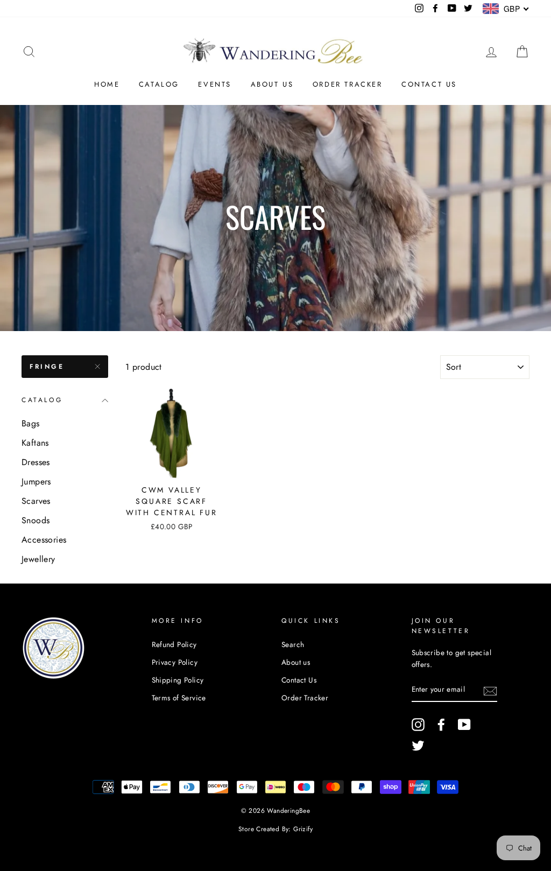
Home (106, 84)
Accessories (44, 539)
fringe (47, 366)
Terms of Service (179, 697)
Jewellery (38, 559)
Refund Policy (174, 644)
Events (214, 84)
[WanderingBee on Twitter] (418, 745)
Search (292, 644)
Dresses (36, 462)
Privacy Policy (175, 662)
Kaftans (35, 443)
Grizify (303, 829)
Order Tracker (348, 84)
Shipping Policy (178, 680)
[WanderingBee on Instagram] (418, 724)
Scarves (36, 501)
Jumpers (36, 481)
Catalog (159, 84)
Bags (31, 423)
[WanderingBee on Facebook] (441, 724)
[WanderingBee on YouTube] (464, 724)
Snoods (36, 520)
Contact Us (429, 84)
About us (272, 84)
